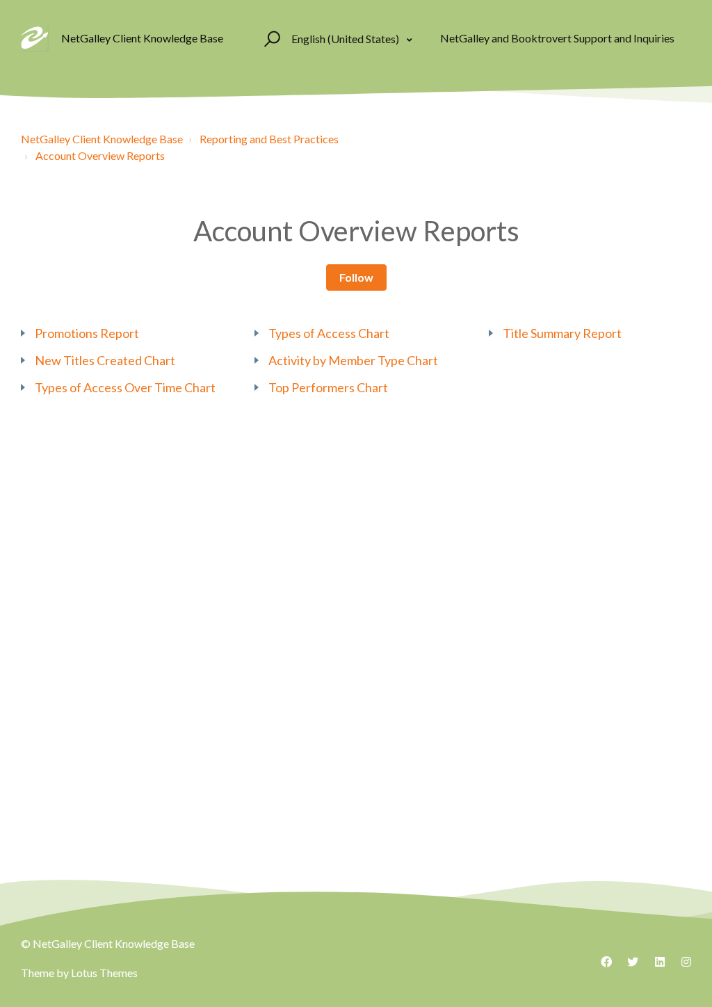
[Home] (35, 38)
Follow (356, 277)
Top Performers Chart (328, 387)
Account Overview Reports (100, 155)
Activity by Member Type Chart (353, 360)
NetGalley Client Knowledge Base (102, 138)
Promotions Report (87, 333)
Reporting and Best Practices (269, 138)
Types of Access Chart (328, 333)
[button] (270, 38)
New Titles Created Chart (105, 360)
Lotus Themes (104, 972)
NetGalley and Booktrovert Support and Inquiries (557, 38)
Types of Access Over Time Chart (125, 387)
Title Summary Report (562, 333)
